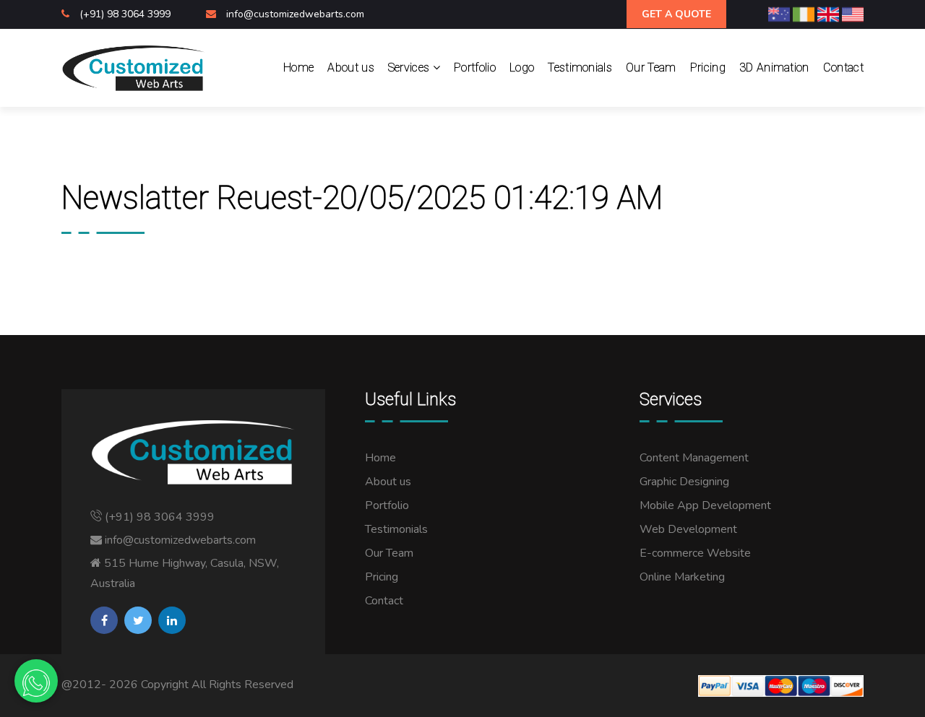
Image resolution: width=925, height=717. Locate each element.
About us (350, 67)
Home (298, 67)
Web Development (688, 529)
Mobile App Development (705, 505)
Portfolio (475, 67)
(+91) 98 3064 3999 (126, 14)
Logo (521, 67)
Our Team (651, 67)
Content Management (694, 458)
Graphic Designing (684, 482)
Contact (843, 67)
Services (410, 67)
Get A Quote (676, 14)
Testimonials (580, 67)
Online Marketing (682, 577)
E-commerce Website (695, 553)
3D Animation (774, 67)
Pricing (708, 67)
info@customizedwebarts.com (295, 14)
